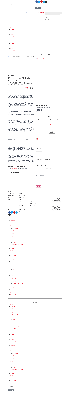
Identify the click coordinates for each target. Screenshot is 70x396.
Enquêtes (11, 250)
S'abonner (21, 205)
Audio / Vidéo (12, 36)
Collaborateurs (10, 199)
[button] (35, 38)
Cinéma (13, 226)
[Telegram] (44, 1)
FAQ (9, 205)
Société (11, 32)
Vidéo (20, 211)
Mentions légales (11, 195)
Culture (11, 31)
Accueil (9, 53)
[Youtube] (41, 1)
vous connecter (15, 168)
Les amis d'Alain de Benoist (34, 205)
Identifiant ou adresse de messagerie (14, 383)
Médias (13, 271)
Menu (9, 15)
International (12, 29)
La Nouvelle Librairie (33, 203)
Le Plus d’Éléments (15, 239)
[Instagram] (46, 1)
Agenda (11, 291)
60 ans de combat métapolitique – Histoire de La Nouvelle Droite (48, 164)
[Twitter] (39, 1)
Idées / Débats (12, 220)
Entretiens (12, 34)
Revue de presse (11, 201)
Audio (20, 213)
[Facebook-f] (36, 1)
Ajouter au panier (48, 95)
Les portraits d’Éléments (16, 285)
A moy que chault (15, 228)
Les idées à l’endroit (15, 240)
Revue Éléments (22, 195)
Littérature (16, 53)
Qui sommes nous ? (11, 193)
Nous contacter (11, 197)
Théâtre (13, 233)
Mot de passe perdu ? (12, 391)
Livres (20, 201)
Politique (11, 27)
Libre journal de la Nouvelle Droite (17, 244)
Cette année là (14, 242)
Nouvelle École (21, 197)
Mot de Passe (10, 386)
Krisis (20, 199)
